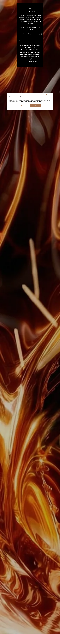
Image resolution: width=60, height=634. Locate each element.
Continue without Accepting (46, 94)
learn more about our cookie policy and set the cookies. (32, 101)
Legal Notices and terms (31, 47)
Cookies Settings (24, 105)
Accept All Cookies (35, 105)
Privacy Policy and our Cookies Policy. (30, 49)
